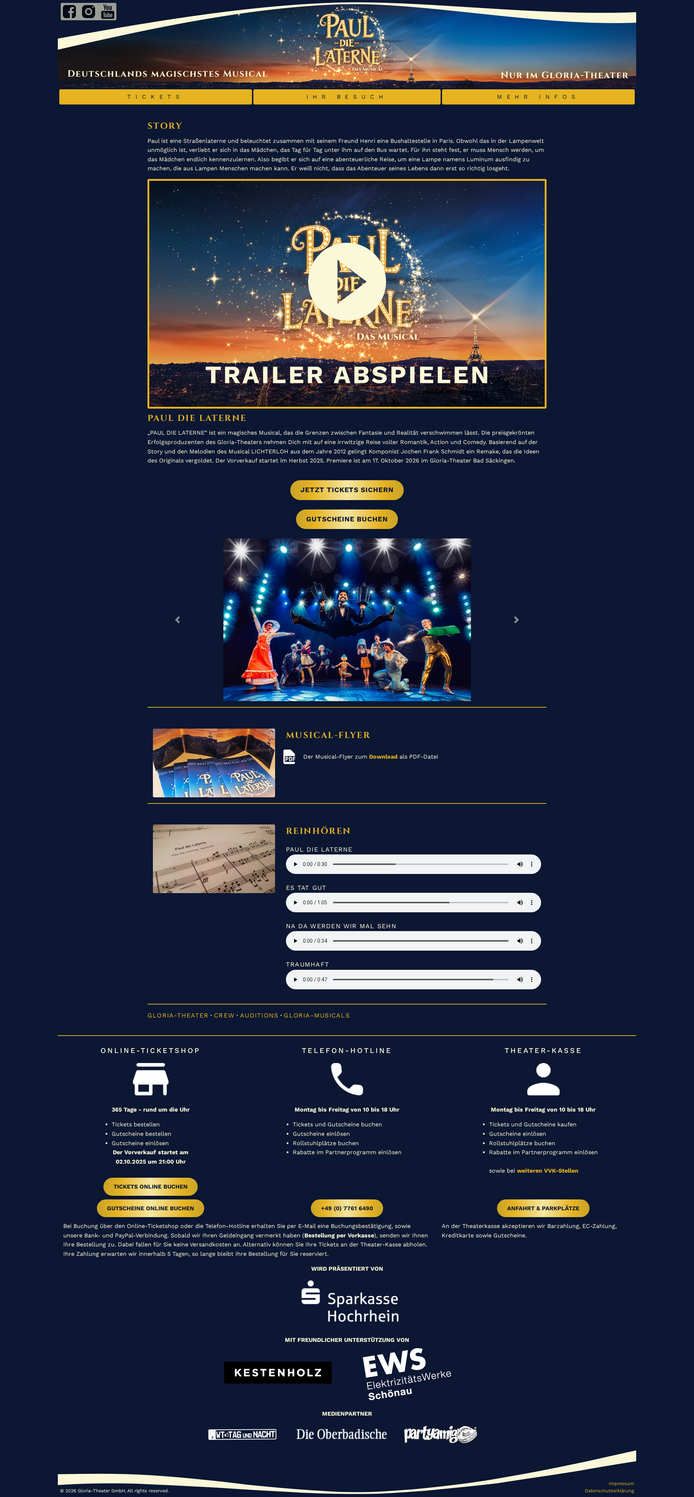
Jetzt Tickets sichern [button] (347, 490)
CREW (224, 1015)
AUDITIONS (259, 1015)
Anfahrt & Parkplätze (543, 1208)
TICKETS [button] (155, 96)
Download (383, 756)
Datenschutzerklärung (609, 1490)
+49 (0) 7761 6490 (347, 1208)
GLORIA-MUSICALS (317, 1015)
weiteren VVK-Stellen (547, 1170)
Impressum (621, 1483)
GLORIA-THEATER (178, 1015)
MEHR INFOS (538, 96)
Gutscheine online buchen (150, 1208)
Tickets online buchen (150, 1186)
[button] (177, 619)
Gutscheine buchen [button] (346, 519)
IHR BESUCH (347, 96)
